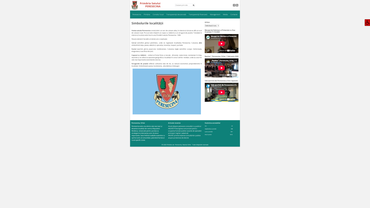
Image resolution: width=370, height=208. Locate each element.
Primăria (147, 14)
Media (225, 14)
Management (215, 14)
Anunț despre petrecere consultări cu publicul (184, 126)
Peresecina (136, 14)
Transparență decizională (176, 14)
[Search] (193, 5)
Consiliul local (158, 14)
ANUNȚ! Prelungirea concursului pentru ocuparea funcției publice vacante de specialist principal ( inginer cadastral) (184, 130)
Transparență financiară (198, 14)
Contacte (233, 14)
